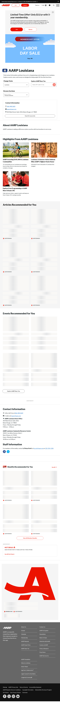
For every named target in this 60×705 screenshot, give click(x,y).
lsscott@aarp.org (38, 448)
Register (37, 5)
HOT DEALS (9, 547)
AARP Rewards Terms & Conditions (12, 690)
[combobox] (44, 85)
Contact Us (42, 627)
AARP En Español (44, 630)
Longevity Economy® (26, 677)
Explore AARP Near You (38, 81)
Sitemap (5, 687)
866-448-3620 (11, 106)
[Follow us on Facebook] (4, 451)
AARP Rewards (25, 641)
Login (43, 5)
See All (53, 467)
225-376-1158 (49, 448)
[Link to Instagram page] (13, 696)
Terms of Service (24, 687)
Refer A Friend (43, 637)
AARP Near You (25, 648)
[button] (54, 5)
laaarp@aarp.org (11, 109)
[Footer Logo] (11, 628)
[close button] (53, 12)
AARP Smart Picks (26, 645)
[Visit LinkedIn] (18, 696)
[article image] (16, 157)
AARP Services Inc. (44, 655)
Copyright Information (28, 690)
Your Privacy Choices (15, 692)
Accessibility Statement (35, 687)
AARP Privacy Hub (13, 687)
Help (49, 5)
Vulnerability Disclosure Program (43, 690)
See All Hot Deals (9, 554)
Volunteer (23, 634)
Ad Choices (6, 692)
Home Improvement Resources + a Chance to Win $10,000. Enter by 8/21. (19, 1)
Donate (23, 630)
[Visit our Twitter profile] (8, 451)
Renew (30, 29)
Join (17, 29)
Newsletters (43, 634)
